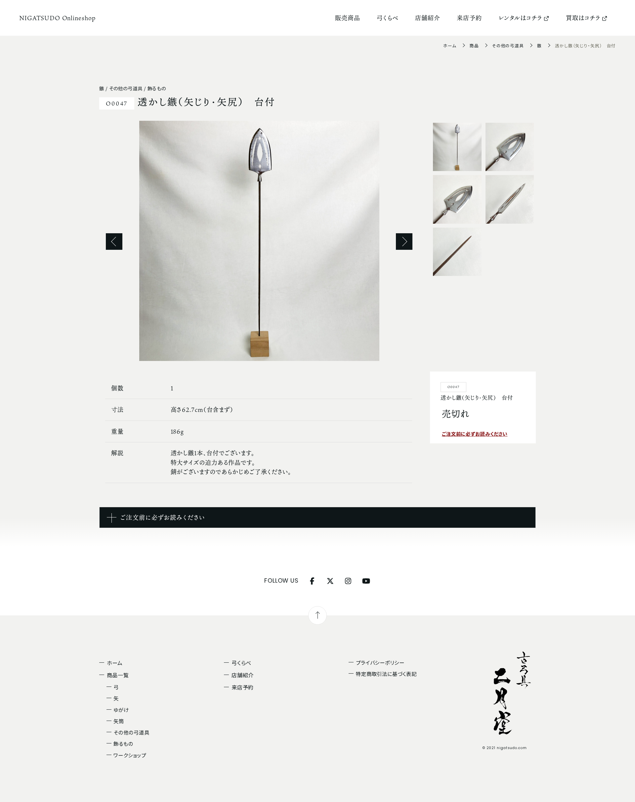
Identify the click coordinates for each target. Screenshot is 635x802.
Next (404, 241)
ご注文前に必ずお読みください (475, 433)
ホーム (449, 45)
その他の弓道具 (508, 45)
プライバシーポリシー (380, 662)
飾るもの (123, 743)
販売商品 (347, 18)
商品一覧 (118, 675)
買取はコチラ (583, 18)
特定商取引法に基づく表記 (386, 673)
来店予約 (469, 18)
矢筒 (118, 721)
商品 (474, 45)
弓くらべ (388, 18)
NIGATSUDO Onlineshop (57, 18)
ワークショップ (129, 755)
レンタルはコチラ (520, 18)
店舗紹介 (427, 18)
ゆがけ (121, 709)
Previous (114, 241)
